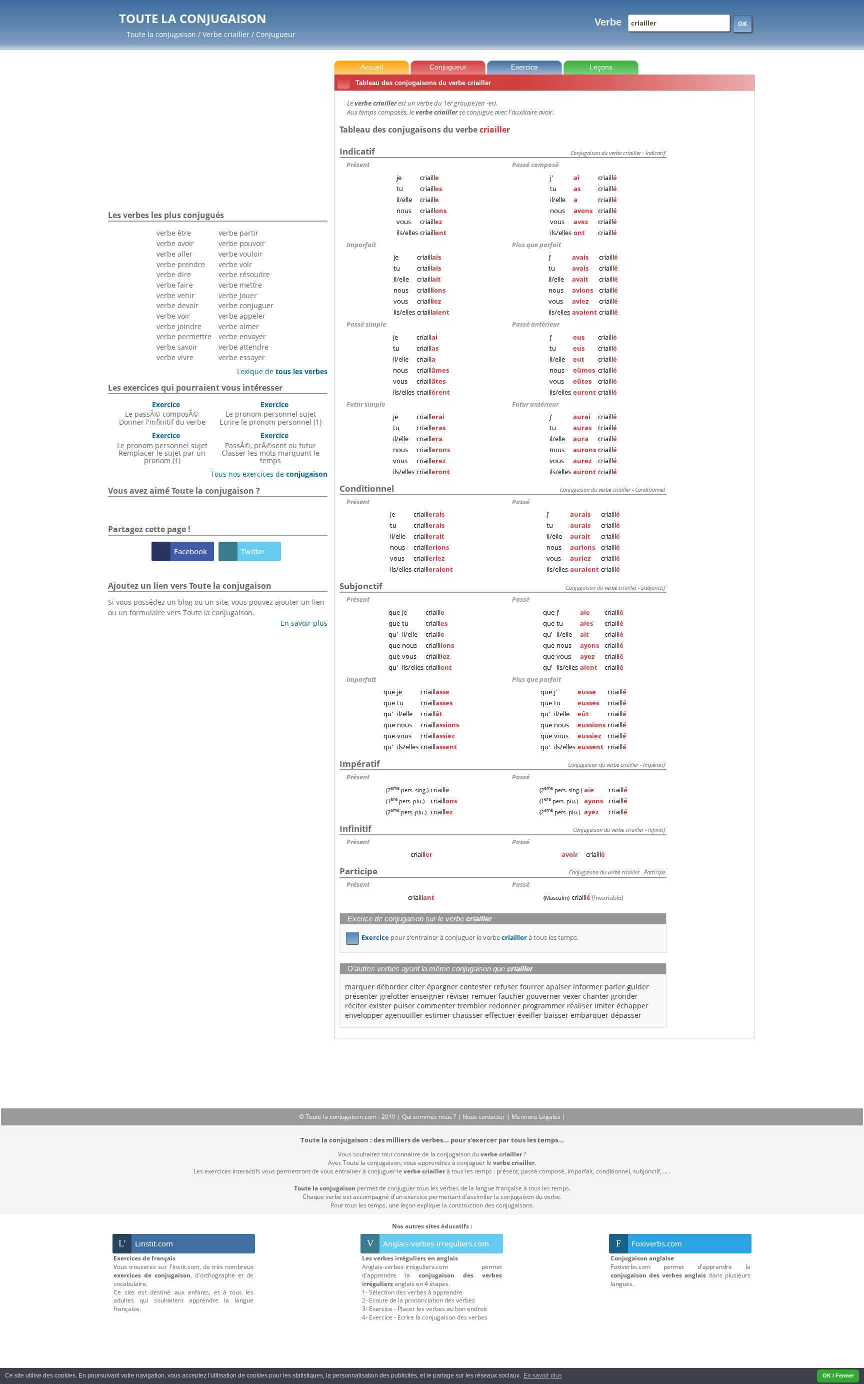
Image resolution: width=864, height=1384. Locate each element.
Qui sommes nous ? (430, 1116)
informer (587, 986)
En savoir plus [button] (543, 1375)
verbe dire (173, 274)
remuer (484, 996)
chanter (596, 996)
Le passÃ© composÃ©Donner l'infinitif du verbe (162, 413)
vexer (572, 996)
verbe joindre (179, 326)
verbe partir (238, 233)
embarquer (589, 1015)
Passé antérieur (536, 324)
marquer (359, 986)
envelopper (364, 1015)
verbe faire (174, 285)
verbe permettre (184, 336)
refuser (506, 986)
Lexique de (279, 371)
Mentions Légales (537, 1116)
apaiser (558, 986)
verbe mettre (240, 285)
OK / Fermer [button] (838, 1375)
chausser (467, 1015)
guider (638, 986)
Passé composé (535, 164)
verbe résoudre (244, 274)
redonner (504, 1005)
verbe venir (175, 295)
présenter (361, 996)
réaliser (579, 1005)
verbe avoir (175, 243)
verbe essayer (241, 357)
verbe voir (173, 316)
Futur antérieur (535, 404)
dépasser (626, 1015)
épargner (442, 986)
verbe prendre (180, 264)
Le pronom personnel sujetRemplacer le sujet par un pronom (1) (162, 448)
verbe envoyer (242, 336)
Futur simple (365, 404)
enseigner (427, 996)
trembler (472, 1005)
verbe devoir (177, 305)
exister (380, 1005)
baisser (556, 1015)
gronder (624, 996)
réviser (458, 996)
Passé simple (366, 324)
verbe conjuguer (246, 305)
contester (476, 986)
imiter (604, 1005)
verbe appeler (242, 316)
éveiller (530, 1015)
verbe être (173, 233)
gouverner (543, 996)
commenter (436, 1005)
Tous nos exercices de (265, 474)
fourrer (532, 986)
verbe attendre (243, 347)
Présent (358, 164)
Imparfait (361, 244)
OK (742, 24)
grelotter (394, 996)
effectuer (500, 1015)
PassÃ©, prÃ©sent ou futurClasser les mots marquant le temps (271, 448)
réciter (356, 1005)
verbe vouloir (240, 254)
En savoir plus (300, 623)
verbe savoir (177, 347)
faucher (511, 996)
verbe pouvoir (241, 243)
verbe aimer (238, 326)
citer (417, 986)
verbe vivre (175, 357)
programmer (543, 1005)
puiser (404, 1005)
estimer (437, 1015)
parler (614, 986)
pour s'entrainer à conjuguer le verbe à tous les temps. (464, 937)
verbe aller (174, 254)
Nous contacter (484, 1116)
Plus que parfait (536, 244)
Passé (521, 501)
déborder (392, 986)
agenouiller (404, 1015)
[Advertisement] (713, 245)
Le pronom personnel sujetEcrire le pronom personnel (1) (271, 413)
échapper (632, 1005)
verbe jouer (237, 295)
